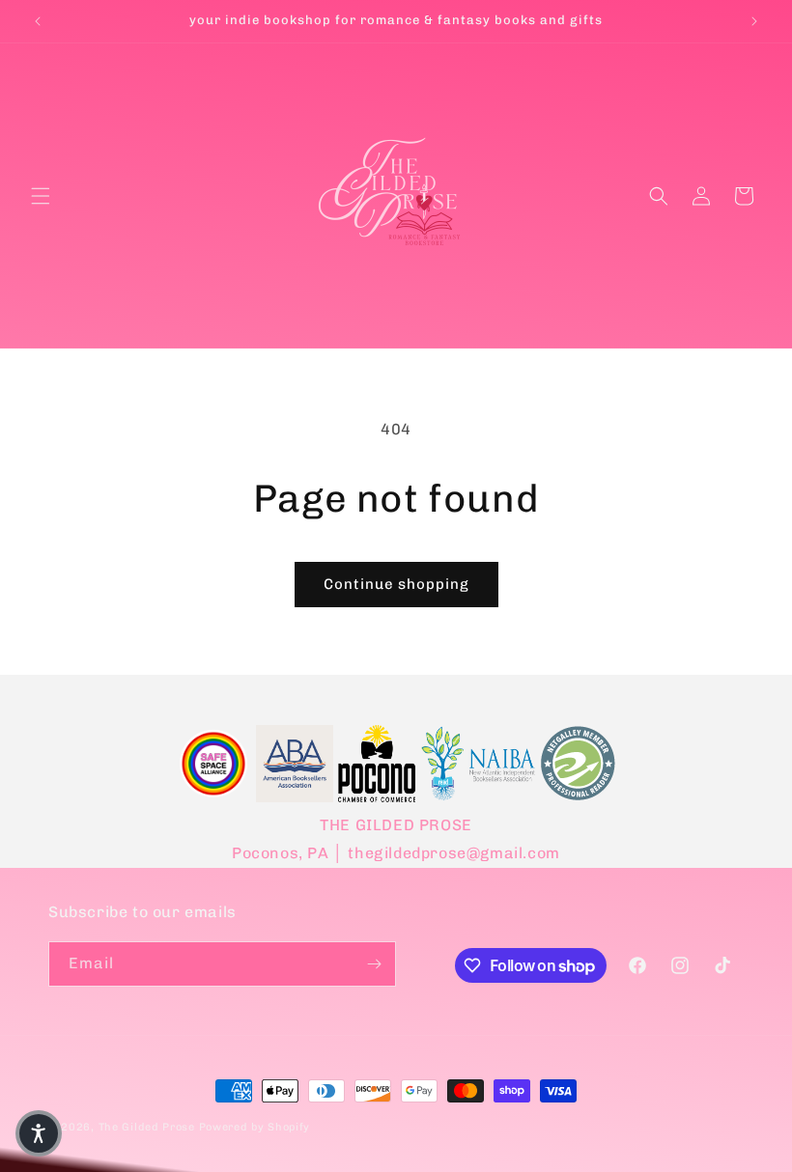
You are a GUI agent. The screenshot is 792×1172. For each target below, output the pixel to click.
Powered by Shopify (255, 1127)
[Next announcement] (754, 21)
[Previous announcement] (37, 21)
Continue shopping (396, 584)
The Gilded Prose (147, 1127)
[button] (40, 196)
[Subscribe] (374, 964)
